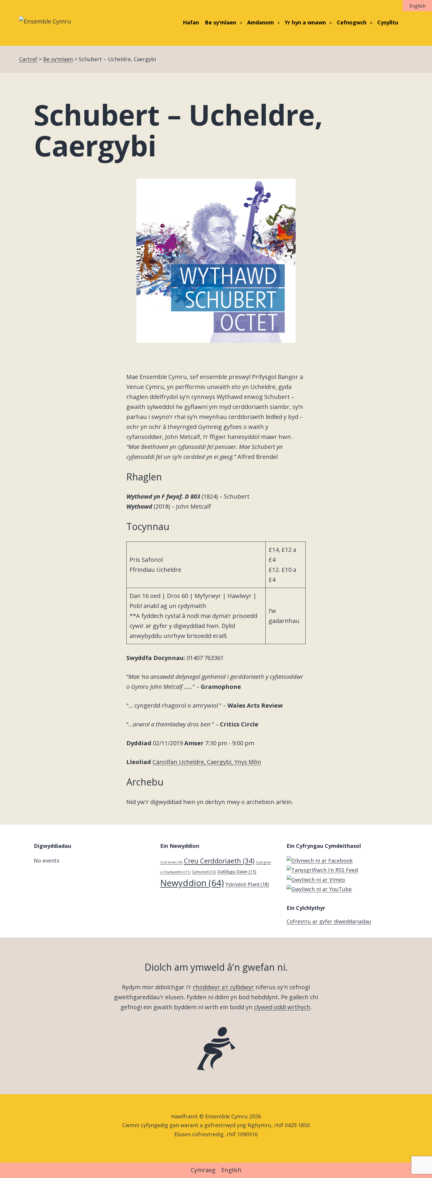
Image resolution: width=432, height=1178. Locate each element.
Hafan (191, 22)
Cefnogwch (351, 22)
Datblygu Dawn (236, 871)
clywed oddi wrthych (282, 1007)
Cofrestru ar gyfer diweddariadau (329, 921)
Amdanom (260, 22)
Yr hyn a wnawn (305, 22)
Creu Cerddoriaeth (219, 860)
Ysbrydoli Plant (247, 884)
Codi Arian (171, 862)
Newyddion (192, 883)
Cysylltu (387, 22)
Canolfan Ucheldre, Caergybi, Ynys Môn (207, 762)
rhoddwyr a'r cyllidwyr (223, 987)
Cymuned (204, 871)
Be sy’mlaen (220, 22)
